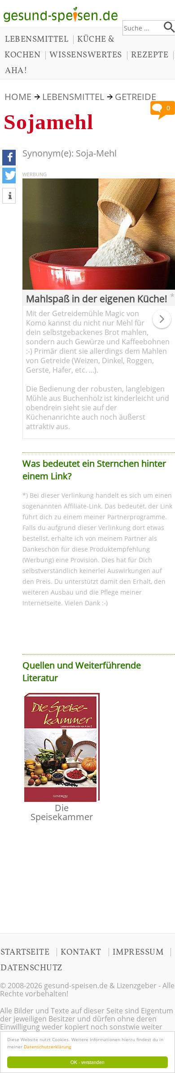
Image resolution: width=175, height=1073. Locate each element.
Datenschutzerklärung (47, 1046)
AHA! (16, 71)
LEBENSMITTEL (36, 39)
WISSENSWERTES (85, 55)
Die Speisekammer (62, 812)
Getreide (135, 97)
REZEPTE (150, 55)
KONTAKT (81, 952)
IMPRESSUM (138, 952)
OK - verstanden (87, 1062)
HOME (17, 97)
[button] (9, 157)
